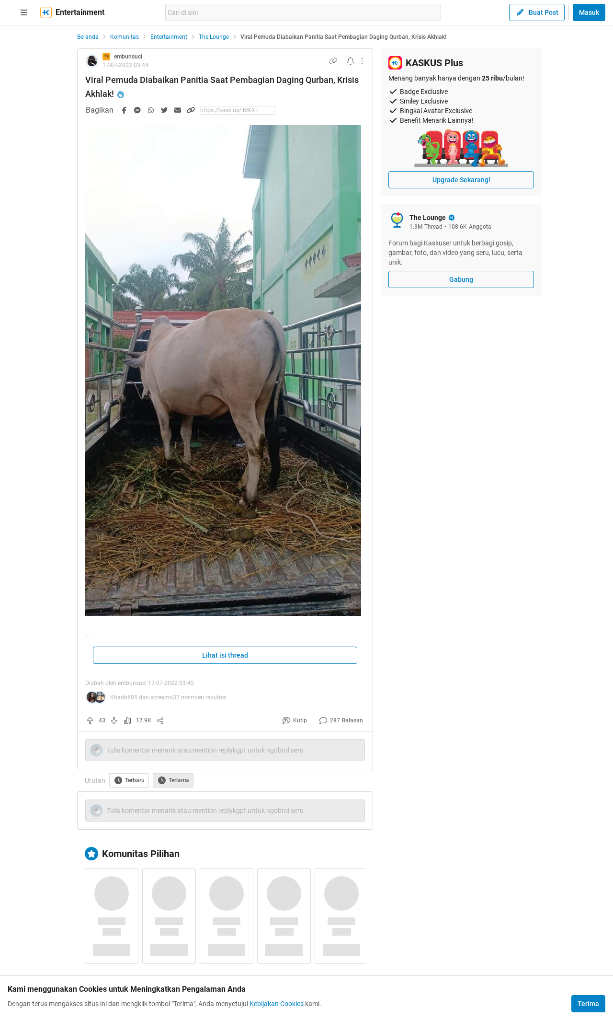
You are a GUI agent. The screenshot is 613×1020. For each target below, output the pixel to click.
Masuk (589, 12)
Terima (588, 1004)
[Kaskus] (46, 12)
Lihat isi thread (225, 655)
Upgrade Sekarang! (461, 180)
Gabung (461, 279)
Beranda (88, 37)
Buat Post (543, 12)
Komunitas (124, 37)
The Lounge (214, 37)
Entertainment (168, 37)
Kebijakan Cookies (277, 1004)
